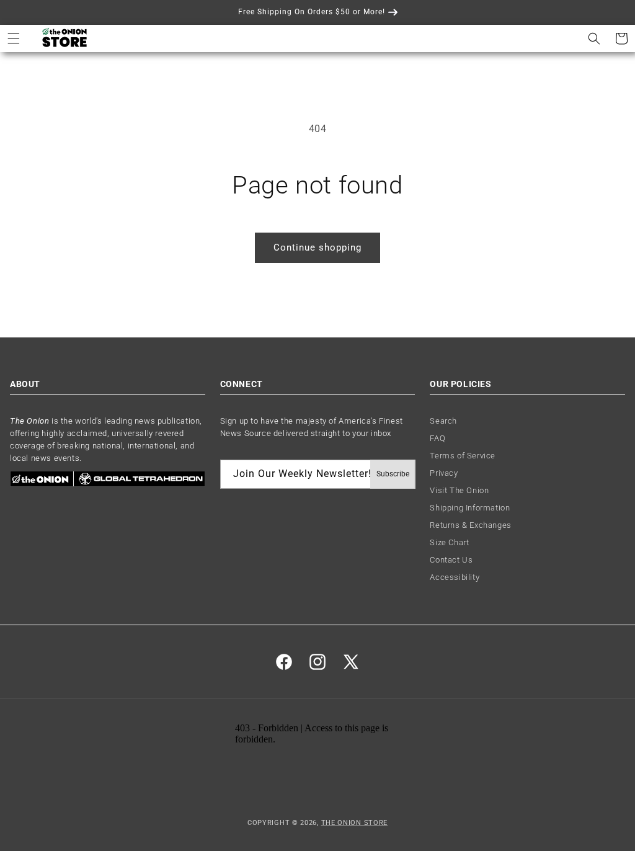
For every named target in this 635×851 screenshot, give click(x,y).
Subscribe (392, 474)
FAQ (437, 438)
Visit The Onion (459, 490)
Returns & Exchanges (470, 525)
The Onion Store (354, 823)
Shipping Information (470, 507)
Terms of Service (462, 455)
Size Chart (449, 542)
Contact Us (451, 559)
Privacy (444, 473)
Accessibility (454, 577)
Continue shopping (317, 247)
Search (443, 420)
